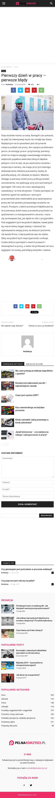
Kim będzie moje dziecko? (12, 326)
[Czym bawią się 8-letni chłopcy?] (7, 633)
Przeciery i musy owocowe (12, 714)
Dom (3, 695)
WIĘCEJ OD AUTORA (34, 364)
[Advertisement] (27, 35)
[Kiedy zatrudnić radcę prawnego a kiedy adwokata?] (7, 422)
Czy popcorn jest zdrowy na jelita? (18, 580)
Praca (3, 71)
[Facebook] (24, 785)
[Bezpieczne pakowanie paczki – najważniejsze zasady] (7, 386)
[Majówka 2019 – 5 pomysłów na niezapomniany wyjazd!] (7, 665)
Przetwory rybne (8, 722)
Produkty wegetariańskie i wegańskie (16, 710)
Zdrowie (4, 699)
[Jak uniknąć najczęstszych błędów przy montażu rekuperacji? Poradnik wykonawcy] (7, 621)
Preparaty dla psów (9, 725)
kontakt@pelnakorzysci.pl (36, 768)
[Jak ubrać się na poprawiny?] (7, 678)
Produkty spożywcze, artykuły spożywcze (18, 718)
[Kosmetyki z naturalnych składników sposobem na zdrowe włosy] (7, 653)
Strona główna (6, 67)
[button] (51, 3)
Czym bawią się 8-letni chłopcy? (29, 630)
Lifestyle (4, 706)
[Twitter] (31, 785)
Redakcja (9, 84)
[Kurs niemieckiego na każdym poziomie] (7, 410)
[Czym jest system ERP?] (7, 398)
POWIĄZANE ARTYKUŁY (13, 364)
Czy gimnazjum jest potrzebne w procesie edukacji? (26, 569)
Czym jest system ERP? (27, 395)
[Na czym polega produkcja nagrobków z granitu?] (7, 373)
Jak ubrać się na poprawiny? (28, 675)
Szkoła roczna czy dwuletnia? (41, 326)
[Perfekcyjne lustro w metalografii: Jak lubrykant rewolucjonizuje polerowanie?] (7, 609)
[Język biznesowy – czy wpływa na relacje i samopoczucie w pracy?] (7, 434)
